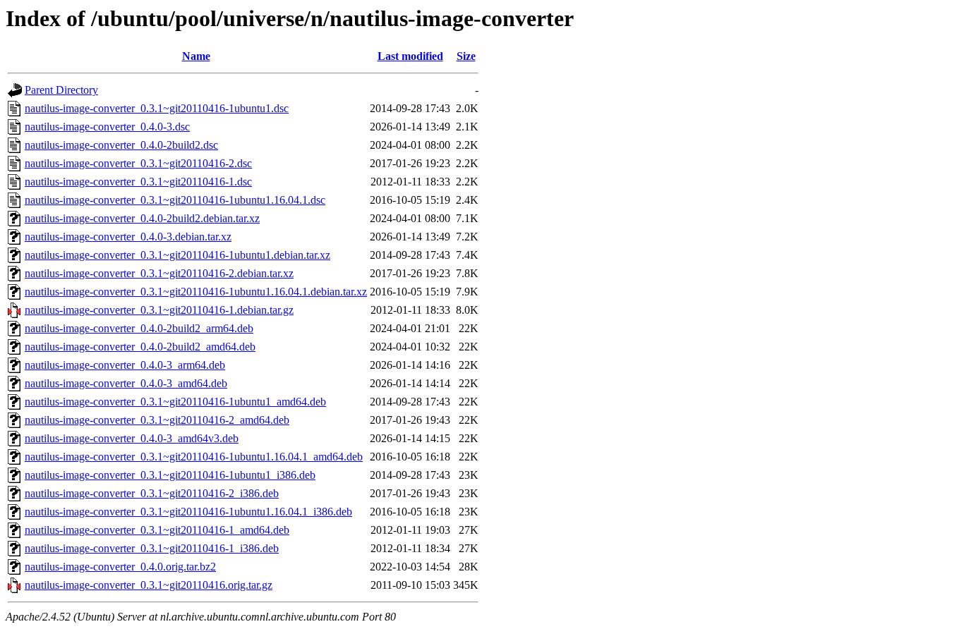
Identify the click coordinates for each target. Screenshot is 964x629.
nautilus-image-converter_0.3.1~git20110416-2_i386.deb (152, 493)
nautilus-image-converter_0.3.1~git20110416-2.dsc (138, 163)
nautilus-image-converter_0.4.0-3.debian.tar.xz (128, 237)
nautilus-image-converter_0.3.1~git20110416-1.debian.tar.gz (159, 310)
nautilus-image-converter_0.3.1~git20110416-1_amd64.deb (157, 530)
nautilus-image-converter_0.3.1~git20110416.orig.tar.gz (148, 585)
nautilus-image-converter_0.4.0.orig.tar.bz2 (120, 567)
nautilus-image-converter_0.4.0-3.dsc (107, 127)
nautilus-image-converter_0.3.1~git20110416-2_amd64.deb (157, 420)
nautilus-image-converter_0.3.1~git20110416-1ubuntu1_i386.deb (170, 475)
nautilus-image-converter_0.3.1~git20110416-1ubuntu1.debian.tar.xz (177, 255)
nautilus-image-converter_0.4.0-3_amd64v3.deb (132, 438)
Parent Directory (61, 90)
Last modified (410, 56)
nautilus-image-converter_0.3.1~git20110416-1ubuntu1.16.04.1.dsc (175, 200)
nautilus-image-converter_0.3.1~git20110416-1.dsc (138, 182)
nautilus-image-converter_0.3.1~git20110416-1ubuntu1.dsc (157, 108)
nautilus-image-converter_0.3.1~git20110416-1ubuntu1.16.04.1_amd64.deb (194, 457)
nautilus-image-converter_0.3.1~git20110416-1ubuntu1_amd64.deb (175, 402)
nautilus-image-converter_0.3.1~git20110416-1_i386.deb (152, 548)
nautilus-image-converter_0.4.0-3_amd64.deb (126, 383)
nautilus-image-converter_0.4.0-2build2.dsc (121, 145)
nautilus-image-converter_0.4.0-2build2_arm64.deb (139, 328)
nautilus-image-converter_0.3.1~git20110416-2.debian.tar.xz (159, 273)
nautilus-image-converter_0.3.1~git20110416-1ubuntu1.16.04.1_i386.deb (188, 512)
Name (196, 56)
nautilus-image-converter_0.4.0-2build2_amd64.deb (140, 347)
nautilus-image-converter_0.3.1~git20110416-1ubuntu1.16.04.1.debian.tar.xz (196, 292)
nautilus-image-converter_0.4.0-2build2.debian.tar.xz (142, 218)
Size (466, 56)
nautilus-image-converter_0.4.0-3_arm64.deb (125, 365)
